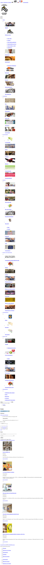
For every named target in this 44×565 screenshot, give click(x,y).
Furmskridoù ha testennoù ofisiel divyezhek (12, 260)
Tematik (1, 435)
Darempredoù (25, 2)
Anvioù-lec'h (7, 125)
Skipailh (6, 27)
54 (6, 440)
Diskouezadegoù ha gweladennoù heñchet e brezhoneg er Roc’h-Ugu (14, 534)
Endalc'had (6, 2)
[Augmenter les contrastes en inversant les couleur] (3, 411)
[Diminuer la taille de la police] (1, 411)
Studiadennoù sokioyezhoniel (9, 392)
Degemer (4, 548)
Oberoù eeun (7, 296)
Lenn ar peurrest (5, 458)
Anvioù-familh (7, 132)
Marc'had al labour (8, 209)
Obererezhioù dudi (8, 202)
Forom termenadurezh (8, 355)
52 (4, 440)
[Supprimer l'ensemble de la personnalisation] (5, 411)
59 (10, 440)
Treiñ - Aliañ (9, 38)
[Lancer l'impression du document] (6, 411)
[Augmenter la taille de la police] (2, 411)
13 (5, 426)
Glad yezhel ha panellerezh (11, 42)
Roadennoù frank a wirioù (9, 387)
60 (11, 440)
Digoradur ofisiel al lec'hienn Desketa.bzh (9, 493)
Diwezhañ (13, 440)
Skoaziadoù (7, 223)
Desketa (6, 149)
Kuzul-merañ (7, 54)
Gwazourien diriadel (8, 178)
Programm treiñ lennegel (9, 216)
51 (3, 440)
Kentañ (1, 440)
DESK (8, 227)
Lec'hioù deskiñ (7, 142)
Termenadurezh (7, 250)
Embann (6, 274)
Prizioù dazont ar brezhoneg (9, 310)
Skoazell (8, 229)
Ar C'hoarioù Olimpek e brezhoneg (8, 472)
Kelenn (6, 195)
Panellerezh (7, 236)
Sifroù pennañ (7, 111)
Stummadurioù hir (8, 171)
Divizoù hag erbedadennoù (11, 65)
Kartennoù (7, 327)
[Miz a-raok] (0, 421)
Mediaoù (6, 267)
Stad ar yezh (7, 118)
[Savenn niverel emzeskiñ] (10, 147)
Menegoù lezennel (6, 556)
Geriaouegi (7, 398)
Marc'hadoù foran (8, 94)
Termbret (8, 40)
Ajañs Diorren (9, 47)
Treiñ (6, 243)
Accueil (4, 404)
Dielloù (8, 358)
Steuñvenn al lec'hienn (7, 550)
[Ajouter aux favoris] (9, 411)
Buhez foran (7, 396)
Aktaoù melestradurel (8, 87)
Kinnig (6, 320)
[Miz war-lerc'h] (4, 421)
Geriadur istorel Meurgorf (9, 380)
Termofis (6, 344)
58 (9, 440)
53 (5, 440)
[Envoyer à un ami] (7, 411)
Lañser (1, 2)
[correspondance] (14, 2)
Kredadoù (4, 554)
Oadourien (7, 156)
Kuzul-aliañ (7, 72)
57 (8, 440)
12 (4, 426)
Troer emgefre (7, 373)
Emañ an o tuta (6, 452)
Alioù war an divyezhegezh (9, 303)
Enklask (9, 2)
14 (6, 426)
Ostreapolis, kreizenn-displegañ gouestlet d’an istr (11, 514)
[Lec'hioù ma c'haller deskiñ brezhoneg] (10, 140)
